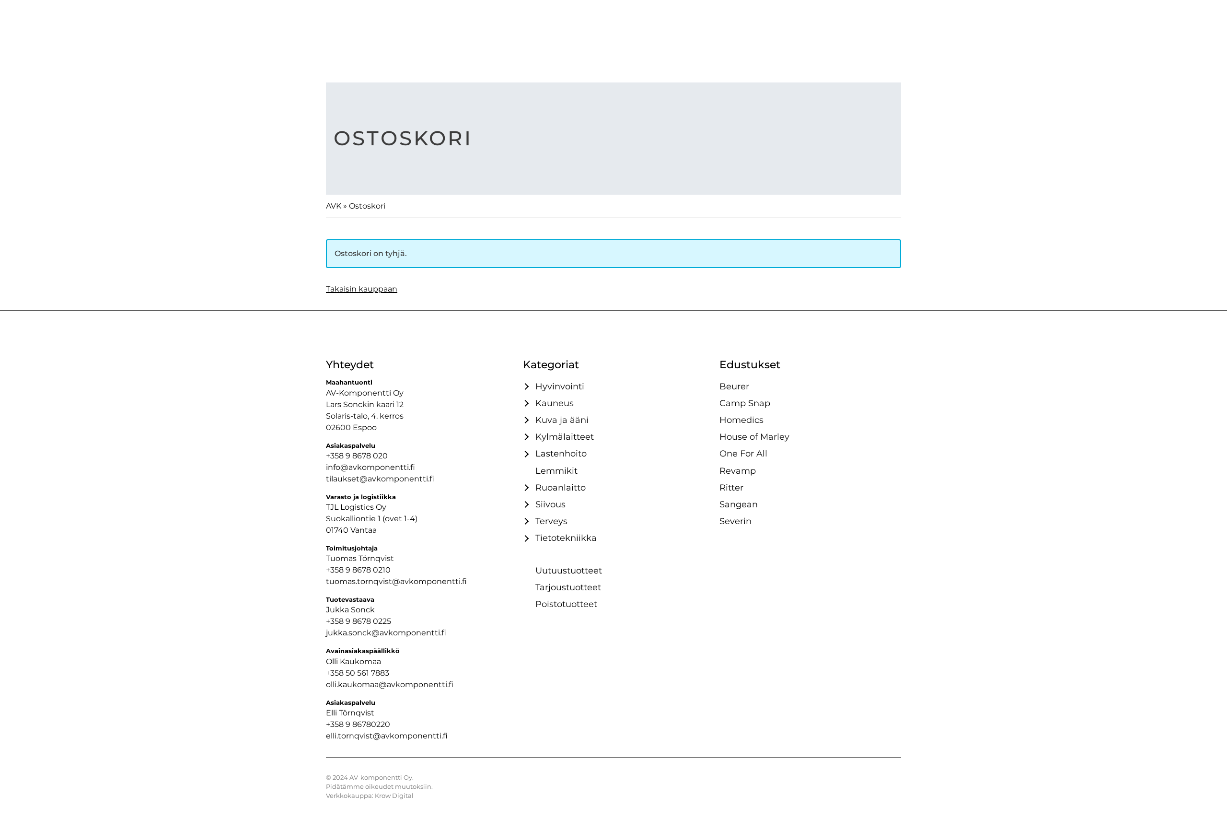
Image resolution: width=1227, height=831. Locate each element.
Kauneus (554, 403)
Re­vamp (737, 471)
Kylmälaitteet (564, 437)
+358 (336, 724)
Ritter (731, 487)
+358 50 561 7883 (357, 673)
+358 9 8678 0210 (358, 569)
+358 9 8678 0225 (358, 621)
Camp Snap (744, 403)
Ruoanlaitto (560, 487)
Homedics (741, 420)
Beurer (734, 386)
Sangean (738, 504)
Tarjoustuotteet (568, 587)
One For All (743, 453)
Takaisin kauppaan (361, 288)
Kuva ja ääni (562, 420)
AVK (333, 206)
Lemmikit (556, 471)
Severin (735, 521)
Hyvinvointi (559, 386)
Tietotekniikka (566, 538)
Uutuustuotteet (568, 570)
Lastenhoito (561, 453)
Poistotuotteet (566, 604)
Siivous (550, 504)
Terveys (551, 521)
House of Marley (754, 437)
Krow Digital (394, 795)
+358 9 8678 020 (357, 455)
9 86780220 (368, 724)
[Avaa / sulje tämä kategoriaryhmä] (525, 386)
